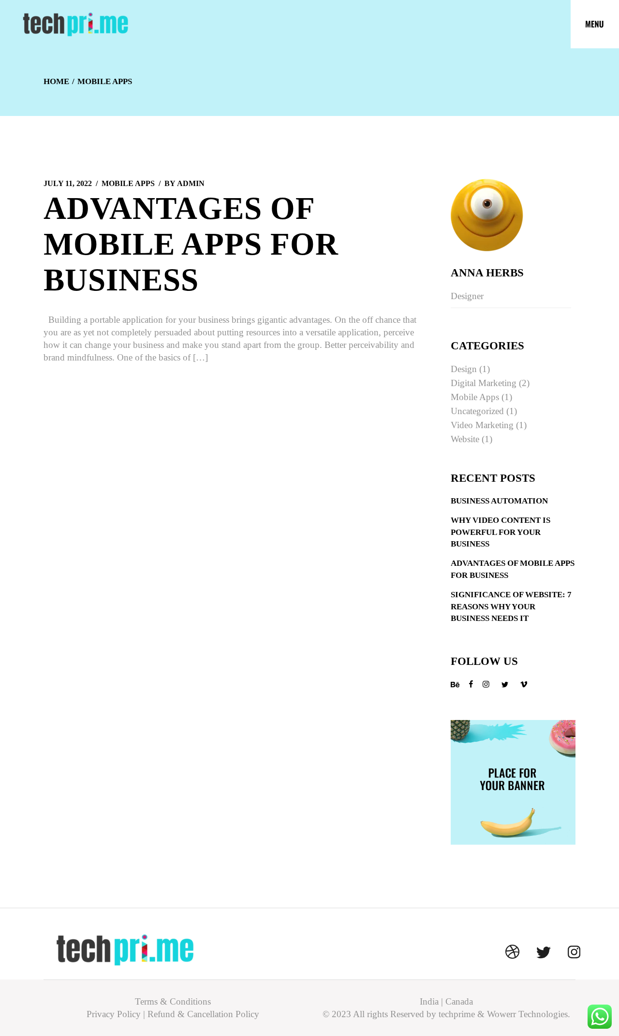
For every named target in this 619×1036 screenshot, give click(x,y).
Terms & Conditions (173, 1001)
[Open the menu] (595, 24)
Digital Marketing (483, 383)
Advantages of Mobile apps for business (191, 244)
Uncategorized (477, 411)
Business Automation (499, 500)
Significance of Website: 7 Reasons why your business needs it (511, 606)
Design (464, 369)
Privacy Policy (114, 1014)
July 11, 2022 (68, 183)
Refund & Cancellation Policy (203, 1014)
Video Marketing (482, 425)
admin (184, 183)
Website (465, 439)
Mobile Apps (128, 183)
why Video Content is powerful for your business (500, 532)
